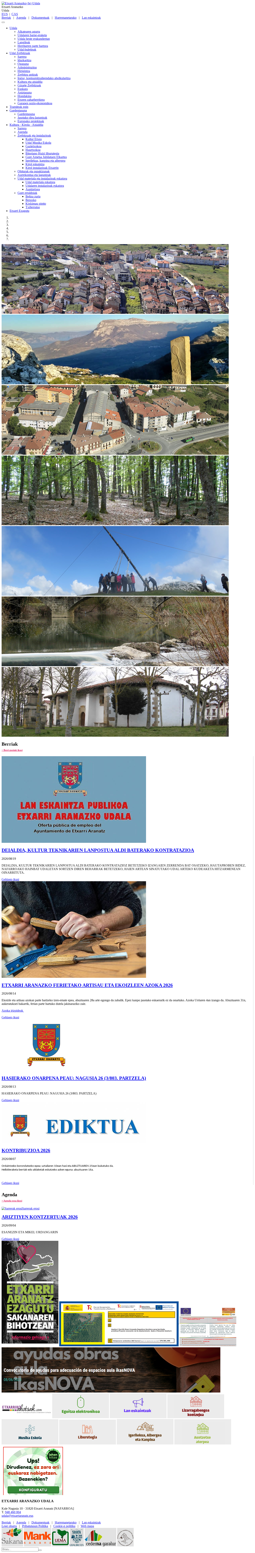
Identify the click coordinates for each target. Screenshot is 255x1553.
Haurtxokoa (33, 150)
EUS (5, 14)
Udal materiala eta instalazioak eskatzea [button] (42, 178)
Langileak (24, 42)
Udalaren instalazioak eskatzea (45, 185)
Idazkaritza (24, 60)
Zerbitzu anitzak (28, 74)
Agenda (21, 17)
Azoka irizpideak (13, 1010)
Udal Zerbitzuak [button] (20, 53)
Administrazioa (27, 67)
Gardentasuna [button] (18, 110)
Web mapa (87, 1526)
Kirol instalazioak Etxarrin (42, 167)
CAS (15, 14)
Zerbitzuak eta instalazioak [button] (34, 135)
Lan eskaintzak (91, 17)
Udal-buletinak (27, 49)
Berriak (6, 17)
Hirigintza (24, 71)
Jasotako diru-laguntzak (32, 117)
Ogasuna (23, 64)
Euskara (23, 89)
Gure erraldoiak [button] (27, 193)
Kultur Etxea (34, 139)
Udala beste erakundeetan (34, 38)
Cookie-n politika (64, 1526)
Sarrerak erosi (30, 1208)
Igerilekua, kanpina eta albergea (45, 160)
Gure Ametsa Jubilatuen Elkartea (46, 157)
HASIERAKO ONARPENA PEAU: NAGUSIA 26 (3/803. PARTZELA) (74, 1078)
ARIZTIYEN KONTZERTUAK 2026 (40, 1217)
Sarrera (22, 56)
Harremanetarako (65, 17)
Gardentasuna (26, 114)
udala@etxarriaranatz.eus (17, 1515)
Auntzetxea (33, 189)
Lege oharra (9, 1526)
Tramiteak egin (19, 107)
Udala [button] (13, 28)
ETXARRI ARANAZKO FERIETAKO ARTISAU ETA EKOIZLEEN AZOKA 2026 (87, 985)
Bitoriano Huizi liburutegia (42, 153)
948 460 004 (13, 1512)
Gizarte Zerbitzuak (29, 85)
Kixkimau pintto (36, 203)
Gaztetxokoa (33, 146)
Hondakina (24, 96)
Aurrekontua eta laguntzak (34, 175)
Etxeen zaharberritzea (31, 99)
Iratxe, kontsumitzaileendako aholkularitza (44, 78)
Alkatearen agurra (29, 31)
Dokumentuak (40, 17)
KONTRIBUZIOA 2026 (26, 1150)
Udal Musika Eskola (38, 142)
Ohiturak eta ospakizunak (34, 171)
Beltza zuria (33, 196)
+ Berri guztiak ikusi (12, 750)
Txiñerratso (33, 207)
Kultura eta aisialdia (30, 81)
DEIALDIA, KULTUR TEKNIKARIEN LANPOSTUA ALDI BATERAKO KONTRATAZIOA (98, 850)
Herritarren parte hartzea (33, 46)
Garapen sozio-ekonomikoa (35, 103)
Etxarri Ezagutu (19, 210)
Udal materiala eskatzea (40, 182)
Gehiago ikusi (10, 879)
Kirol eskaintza (35, 164)
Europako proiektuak (31, 121)
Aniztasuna (25, 92)
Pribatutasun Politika (35, 1526)
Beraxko (31, 200)
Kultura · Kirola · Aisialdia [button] (26, 124)
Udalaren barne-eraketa (32, 35)
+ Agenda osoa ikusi (12, 1200)
